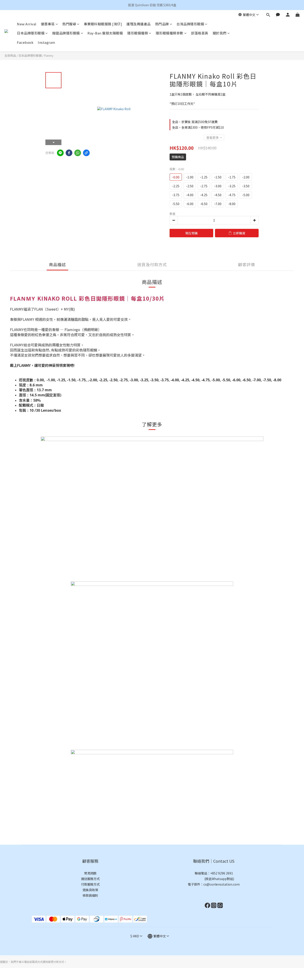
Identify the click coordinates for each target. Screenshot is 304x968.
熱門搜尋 (69, 24)
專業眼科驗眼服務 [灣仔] (103, 24)
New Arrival (26, 24)
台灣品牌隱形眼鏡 (190, 24)
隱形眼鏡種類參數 (169, 33)
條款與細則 (90, 895)
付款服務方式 (90, 884)
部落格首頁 (199, 33)
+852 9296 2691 (221, 873)
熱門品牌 (162, 24)
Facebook (25, 42)
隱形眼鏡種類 (137, 33)
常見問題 (90, 873)
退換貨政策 (90, 890)
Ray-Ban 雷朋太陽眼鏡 (105, 33)
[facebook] (69, 153)
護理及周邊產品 (138, 24)
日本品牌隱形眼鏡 (31, 33)
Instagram (46, 42)
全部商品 (10, 55)
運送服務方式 (90, 878)
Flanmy (48, 55)
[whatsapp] (77, 153)
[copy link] (86, 153)
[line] (60, 153)
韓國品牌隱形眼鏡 (66, 33)
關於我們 (220, 33)
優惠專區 (48, 24)
